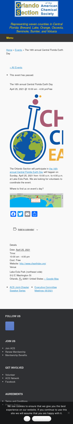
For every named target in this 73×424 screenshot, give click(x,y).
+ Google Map (51, 278)
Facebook (10, 381)
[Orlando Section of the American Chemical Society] (36, 9)
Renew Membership (15, 351)
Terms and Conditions (16, 401)
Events (18, 49)
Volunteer (10, 374)
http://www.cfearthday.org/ (32, 263)
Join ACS (10, 348)
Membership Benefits (16, 355)
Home (9, 49)
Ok (27, 418)
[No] (68, 413)
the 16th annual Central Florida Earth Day (34, 170)
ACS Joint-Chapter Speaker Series (19, 288)
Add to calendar (26, 229)
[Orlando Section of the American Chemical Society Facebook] (9, 326)
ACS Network (12, 378)
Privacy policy (41, 418)
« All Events (16, 67)
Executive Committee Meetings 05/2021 (46, 288)
